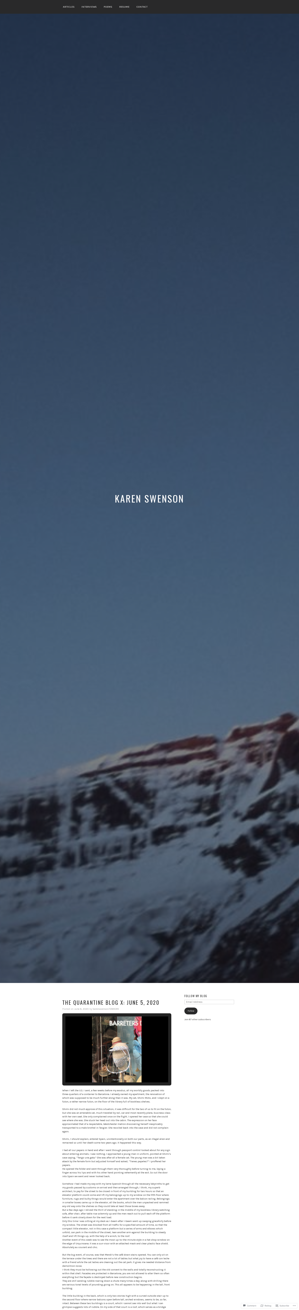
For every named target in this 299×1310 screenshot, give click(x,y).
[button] (109, 1074)
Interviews (89, 6)
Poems (108, 6)
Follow (191, 1011)
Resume (124, 6)
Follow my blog (195, 996)
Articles (68, 6)
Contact (142, 6)
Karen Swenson (149, 498)
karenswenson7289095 (106, 1008)
